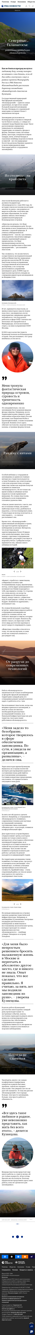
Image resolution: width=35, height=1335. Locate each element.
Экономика (20, 1267)
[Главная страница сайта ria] (11, 6)
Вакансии (5, 1277)
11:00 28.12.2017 (6, 1219)
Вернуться (17, 10)
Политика (5, 1267)
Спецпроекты (6, 1270)
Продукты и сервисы (26, 1270)
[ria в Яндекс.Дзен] (11, 1256)
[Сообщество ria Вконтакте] (18, 1256)
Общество (12, 1267)
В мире (28, 1267)
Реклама (15, 1270)
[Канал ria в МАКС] (5, 1256)
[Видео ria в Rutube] (31, 1256)
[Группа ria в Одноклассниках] (25, 1256)
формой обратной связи (18, 1312)
